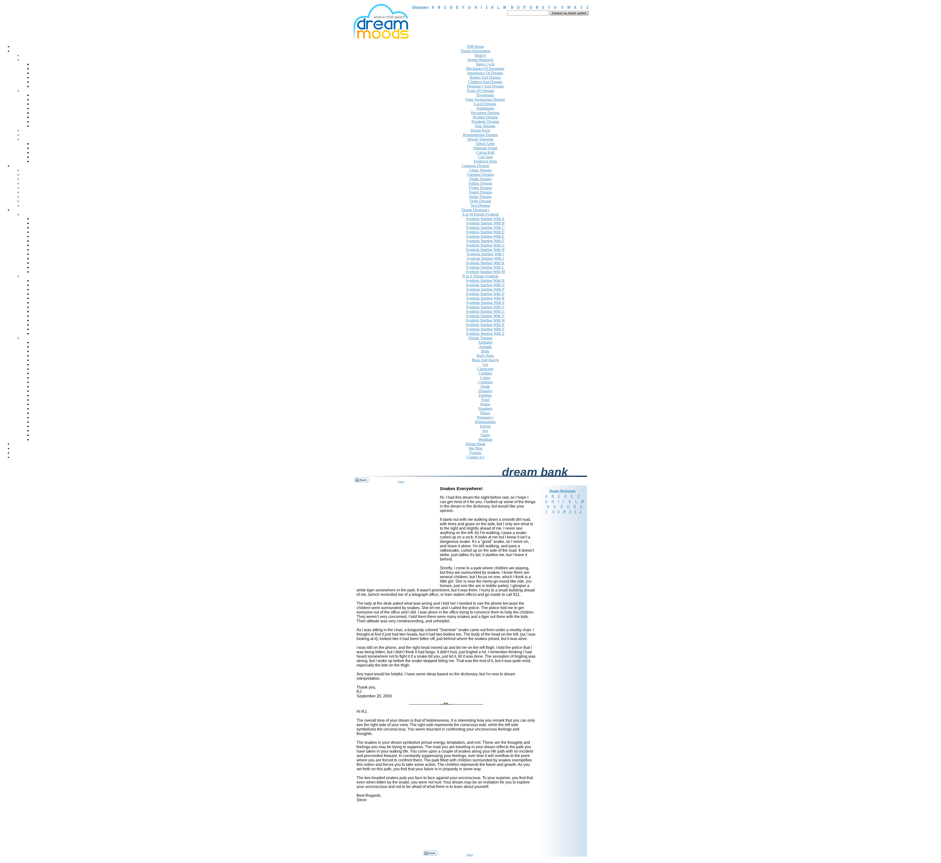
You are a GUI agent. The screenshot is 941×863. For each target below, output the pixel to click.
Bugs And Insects (485, 360)
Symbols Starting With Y (485, 329)
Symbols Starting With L (485, 267)
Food (485, 400)
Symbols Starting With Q (485, 294)
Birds (485, 351)
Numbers (485, 408)
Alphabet (485, 342)
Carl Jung (485, 157)
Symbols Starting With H (485, 250)
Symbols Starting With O (485, 285)
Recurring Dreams (485, 113)
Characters (485, 369)
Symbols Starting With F (485, 241)
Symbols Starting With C (485, 227)
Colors (485, 378)
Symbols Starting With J (485, 258)
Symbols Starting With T (485, 307)
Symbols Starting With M (485, 272)
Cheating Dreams (480, 174)
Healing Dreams (485, 117)
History (480, 55)
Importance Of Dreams (485, 73)
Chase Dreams (480, 170)
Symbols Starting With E (485, 236)
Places (485, 413)
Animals (485, 347)
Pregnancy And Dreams (485, 86)
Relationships (485, 422)
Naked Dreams (480, 192)
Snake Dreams (480, 197)
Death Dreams (480, 179)
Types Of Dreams (480, 91)
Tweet (401, 481)
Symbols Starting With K (485, 263)
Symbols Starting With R (485, 298)
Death (485, 386)
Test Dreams (480, 205)
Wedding (485, 439)
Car (485, 364)
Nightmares (485, 108)
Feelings (485, 395)
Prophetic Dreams (485, 121)
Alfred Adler (485, 144)
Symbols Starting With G (485, 245)
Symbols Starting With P (485, 289)
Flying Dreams (480, 188)
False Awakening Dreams (485, 99)
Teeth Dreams (480, 201)
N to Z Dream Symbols (480, 276)
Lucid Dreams (485, 104)
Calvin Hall (485, 152)
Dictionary (420, 7)
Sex (485, 431)
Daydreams (485, 95)
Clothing (485, 373)
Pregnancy (485, 417)
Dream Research (480, 60)
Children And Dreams (485, 82)
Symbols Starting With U (485, 311)
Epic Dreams (485, 126)
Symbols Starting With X (485, 325)
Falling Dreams (480, 183)
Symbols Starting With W (485, 320)
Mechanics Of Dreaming (485, 68)
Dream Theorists (480, 139)
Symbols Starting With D (485, 232)
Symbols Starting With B (485, 223)
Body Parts (485, 355)
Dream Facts (480, 130)
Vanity (485, 435)
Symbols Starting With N (485, 280)
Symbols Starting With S (485, 303)
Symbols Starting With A (485, 219)
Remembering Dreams (480, 135)
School (485, 426)
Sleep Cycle (485, 64)
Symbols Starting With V (485, 316)
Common (485, 382)
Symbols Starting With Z (485, 333)
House (485, 404)
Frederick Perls (485, 161)
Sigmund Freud (485, 148)
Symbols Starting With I (485, 254)
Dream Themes (480, 338)
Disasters (485, 391)
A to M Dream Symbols (480, 214)
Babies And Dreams (485, 77)
